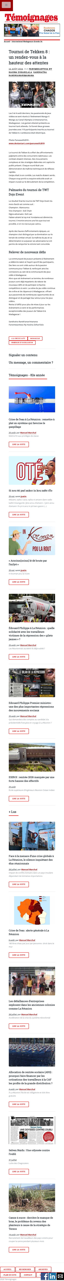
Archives (43, 1269)
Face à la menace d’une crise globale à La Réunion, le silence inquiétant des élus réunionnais (31, 859)
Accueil (7, 41)
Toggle (6, 5)
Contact (28, 1275)
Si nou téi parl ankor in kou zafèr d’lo (30, 490)
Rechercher (25, 1269)
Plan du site (10, 1275)
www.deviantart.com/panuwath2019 (27, 143)
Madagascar (35, 338)
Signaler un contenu (23, 355)
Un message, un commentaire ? (31, 362)
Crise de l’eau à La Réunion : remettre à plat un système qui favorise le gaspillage (31, 423)
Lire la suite (18, 444)
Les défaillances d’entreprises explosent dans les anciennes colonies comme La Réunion (32, 1005)
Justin (23, 496)
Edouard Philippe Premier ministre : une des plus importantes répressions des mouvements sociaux (31, 706)
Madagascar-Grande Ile (32, 41)
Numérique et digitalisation (22, 342)
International (17, 41)
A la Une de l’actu (18, 338)
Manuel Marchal (28, 432)
